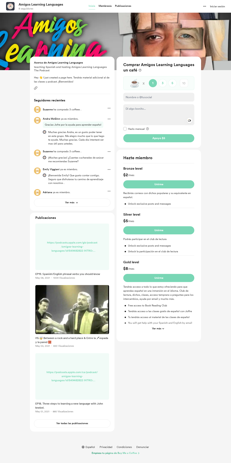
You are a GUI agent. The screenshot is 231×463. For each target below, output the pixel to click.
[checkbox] (134, 129)
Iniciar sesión (217, 6)
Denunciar (142, 447)
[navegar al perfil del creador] (10, 6)
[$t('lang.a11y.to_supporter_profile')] (44, 132)
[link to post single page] (72, 252)
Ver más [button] (156, 328)
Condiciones (124, 447)
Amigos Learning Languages (41, 4)
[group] (158, 187)
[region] (159, 102)
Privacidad (106, 447)
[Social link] (35, 88)
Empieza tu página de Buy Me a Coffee (114, 453)
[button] (92, 6)
